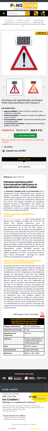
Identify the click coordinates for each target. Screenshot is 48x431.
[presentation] (3, 87)
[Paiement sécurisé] (24, 378)
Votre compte (10, 389)
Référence (8, 177)
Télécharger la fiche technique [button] (25, 314)
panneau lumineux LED (15, 219)
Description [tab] (24, 159)
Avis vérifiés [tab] (24, 167)
